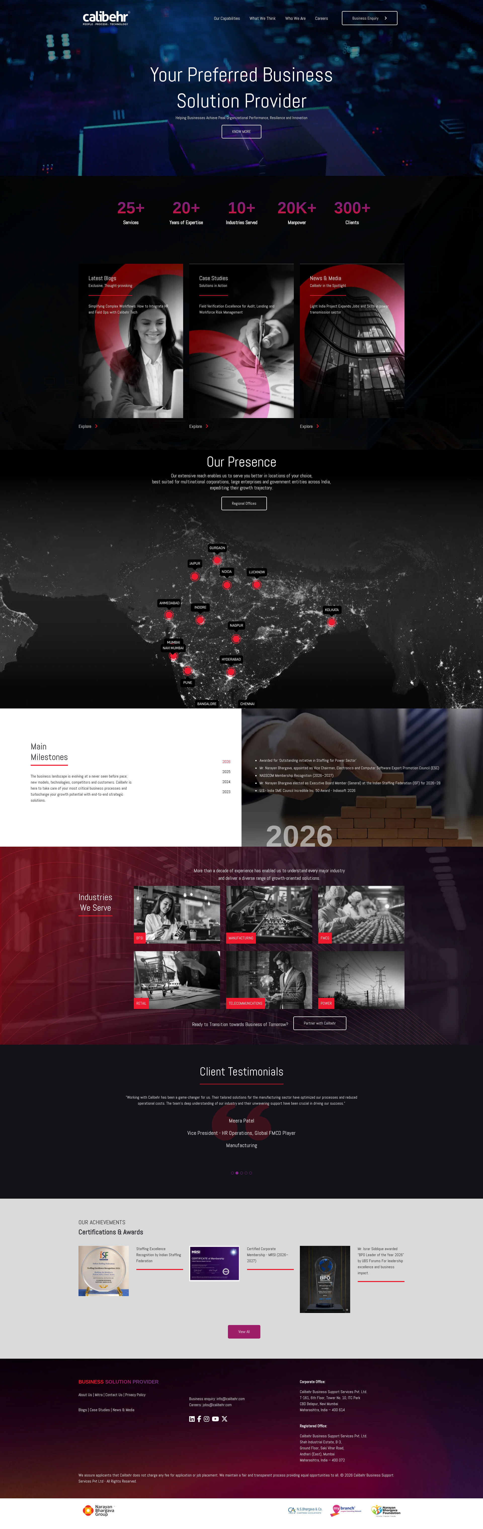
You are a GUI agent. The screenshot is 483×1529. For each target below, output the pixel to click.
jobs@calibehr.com (217, 1404)
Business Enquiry (365, 18)
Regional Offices (244, 503)
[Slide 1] (232, 1173)
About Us (85, 1394)
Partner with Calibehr (320, 1023)
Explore (85, 426)
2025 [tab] (226, 771)
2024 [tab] (226, 781)
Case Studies (100, 1409)
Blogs (82, 1409)
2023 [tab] (226, 791)
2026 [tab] (226, 761)
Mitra (99, 1394)
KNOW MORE (241, 131)
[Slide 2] (236, 1173)
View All (244, 1331)
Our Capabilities (227, 18)
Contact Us (114, 1394)
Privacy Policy (135, 1394)
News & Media (123, 1409)
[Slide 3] (241, 1173)
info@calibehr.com (231, 1398)
